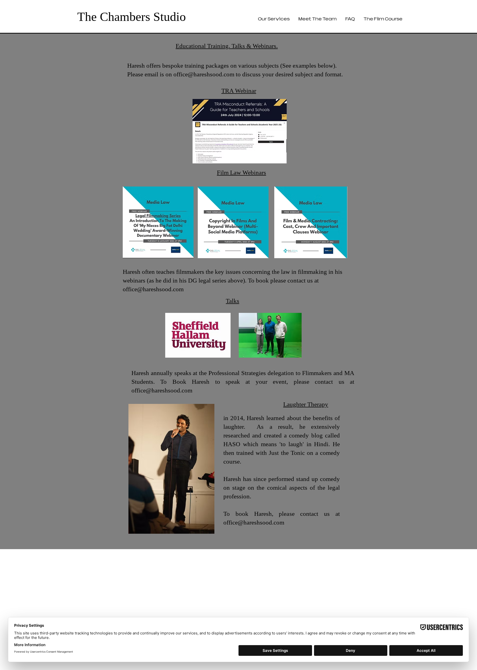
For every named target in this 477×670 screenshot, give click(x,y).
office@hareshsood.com (203, 74)
